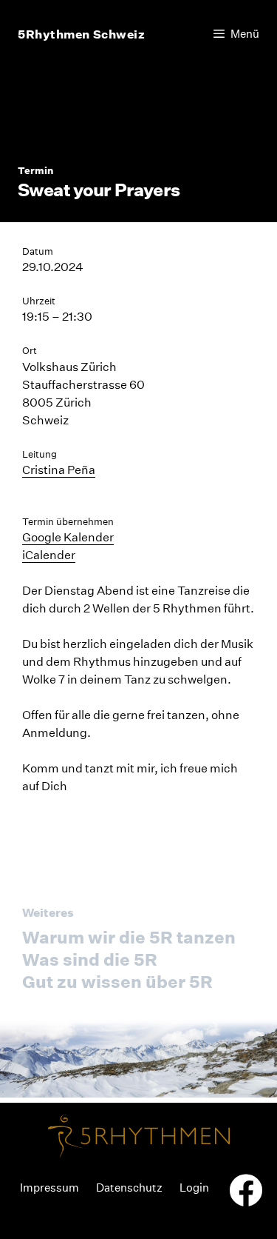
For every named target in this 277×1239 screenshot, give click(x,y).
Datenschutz (129, 1187)
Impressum (49, 1187)
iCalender (48, 555)
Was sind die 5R (89, 959)
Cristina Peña (58, 470)
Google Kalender (68, 537)
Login (194, 1187)
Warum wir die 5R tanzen (129, 937)
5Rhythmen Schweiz (82, 34)
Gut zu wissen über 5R (117, 982)
